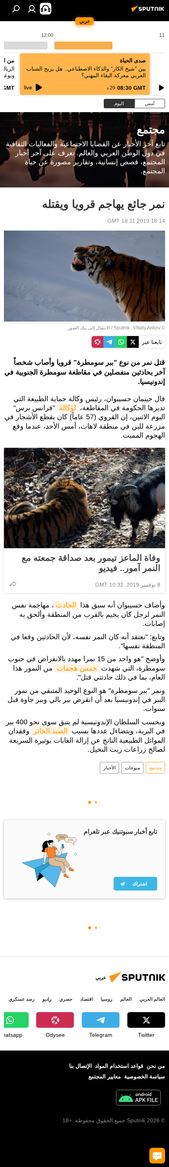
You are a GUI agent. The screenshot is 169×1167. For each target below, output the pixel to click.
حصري (65, 999)
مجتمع (155, 768)
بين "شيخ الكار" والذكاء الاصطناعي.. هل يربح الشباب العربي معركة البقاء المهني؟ (86, 71)
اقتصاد (86, 999)
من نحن (156, 1066)
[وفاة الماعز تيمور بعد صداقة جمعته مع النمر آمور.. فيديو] (84, 498)
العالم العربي (152, 999)
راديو (46, 999)
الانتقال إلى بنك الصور (89, 328)
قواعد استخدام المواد (119, 1066)
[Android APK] (138, 1098)
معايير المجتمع (104, 1076)
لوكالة (67, 408)
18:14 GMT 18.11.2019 (136, 221)
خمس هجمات (77, 668)
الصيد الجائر (50, 731)
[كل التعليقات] (157, 1155)
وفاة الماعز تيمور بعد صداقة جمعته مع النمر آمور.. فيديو (91, 563)
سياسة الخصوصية (144, 1076)
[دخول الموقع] (32, 8)
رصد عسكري (22, 999)
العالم (126, 999)
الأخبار (109, 768)
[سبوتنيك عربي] (149, 12)
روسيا (106, 999)
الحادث (66, 605)
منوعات (132, 768)
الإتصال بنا (80, 1066)
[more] (13, 584)
